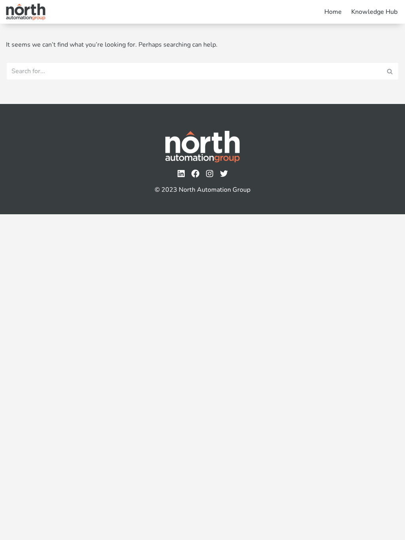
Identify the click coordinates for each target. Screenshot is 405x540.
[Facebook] (195, 173)
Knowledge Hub (374, 12)
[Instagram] (209, 173)
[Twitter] (224, 173)
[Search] (390, 71)
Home (333, 12)
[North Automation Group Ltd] (25, 12)
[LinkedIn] (181, 173)
